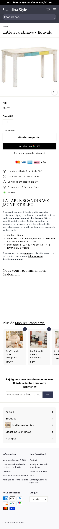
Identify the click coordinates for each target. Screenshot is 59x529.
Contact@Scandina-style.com (38, 481)
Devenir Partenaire (38, 471)
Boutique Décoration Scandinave (39, 466)
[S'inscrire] (48, 394)
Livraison (7, 471)
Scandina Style (15, 9)
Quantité (8, 116)
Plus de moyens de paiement (29, 153)
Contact (33, 460)
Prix (5, 102)
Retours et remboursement (15, 475)
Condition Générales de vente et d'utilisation (14, 466)
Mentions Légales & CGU (14, 460)
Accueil (6, 26)
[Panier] (47, 9)
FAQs (31, 475)
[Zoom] (54, 92)
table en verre (35, 256)
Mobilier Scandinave (30, 323)
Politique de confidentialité (15, 479)
